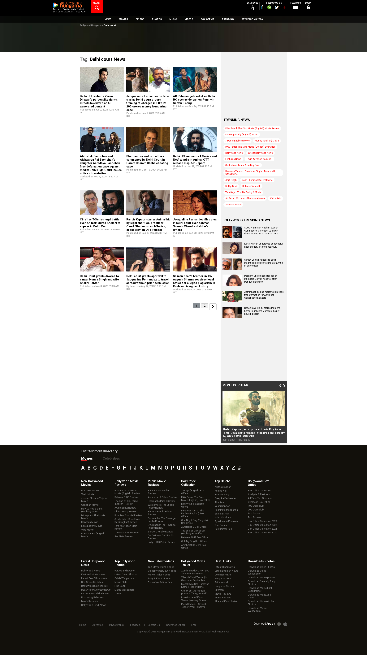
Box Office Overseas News (95, 589)
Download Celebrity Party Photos (261, 583)
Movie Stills (120, 582)
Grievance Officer (175, 624)
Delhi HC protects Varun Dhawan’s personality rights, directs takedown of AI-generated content (99, 101)
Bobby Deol (231, 186)
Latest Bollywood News (260, 153)
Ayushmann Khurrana (226, 521)
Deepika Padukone (225, 498)
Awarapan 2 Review (125, 507)
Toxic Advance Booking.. (259, 159)
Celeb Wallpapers (124, 578)
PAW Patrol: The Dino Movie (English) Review (127, 492)
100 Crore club (256, 505)
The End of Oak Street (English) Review (126, 502)
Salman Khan (222, 513)
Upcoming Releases (92, 597)
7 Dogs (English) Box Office (192, 492)
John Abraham (223, 517)
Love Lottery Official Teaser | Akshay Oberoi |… (195, 599)
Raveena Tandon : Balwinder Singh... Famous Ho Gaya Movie (250, 172)
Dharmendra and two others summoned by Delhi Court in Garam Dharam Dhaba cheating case (147, 161)
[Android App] (279, 624)
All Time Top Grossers (260, 498)
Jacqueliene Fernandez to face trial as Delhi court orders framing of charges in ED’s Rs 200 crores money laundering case (147, 103)
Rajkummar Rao (223, 528)
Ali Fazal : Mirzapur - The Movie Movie (245, 198)
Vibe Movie (87, 529)
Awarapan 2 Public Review (162, 497)
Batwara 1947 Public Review (159, 492)
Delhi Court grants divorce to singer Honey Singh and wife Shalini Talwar (99, 279)
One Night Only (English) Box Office (194, 521)
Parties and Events (124, 570)
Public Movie (157, 483)
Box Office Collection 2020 (262, 532)
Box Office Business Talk (94, 585)
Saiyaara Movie (233, 204)
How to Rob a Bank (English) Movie (91, 510)
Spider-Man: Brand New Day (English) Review (127, 520)
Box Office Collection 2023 (262, 521)
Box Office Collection (259, 490)
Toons (117, 593)
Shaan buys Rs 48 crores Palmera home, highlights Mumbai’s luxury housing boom (262, 311)
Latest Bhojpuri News (226, 570)
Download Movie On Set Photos (261, 603)
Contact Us (154, 624)
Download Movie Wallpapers (257, 609)
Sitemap (219, 589)
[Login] (308, 8)
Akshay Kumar (223, 486)
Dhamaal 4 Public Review (161, 501)
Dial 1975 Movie (90, 490)
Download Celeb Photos (261, 567)
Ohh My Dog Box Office (194, 541)
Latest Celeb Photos (125, 574)
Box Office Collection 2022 (262, 524)
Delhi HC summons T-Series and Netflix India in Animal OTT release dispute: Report (195, 159)
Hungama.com (223, 578)
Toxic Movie (87, 494)
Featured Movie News (93, 574)
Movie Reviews (89, 601)
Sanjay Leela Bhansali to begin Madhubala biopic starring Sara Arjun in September (263, 262)
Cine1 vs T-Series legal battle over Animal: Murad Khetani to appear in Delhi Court (100, 223)
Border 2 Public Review (160, 531)
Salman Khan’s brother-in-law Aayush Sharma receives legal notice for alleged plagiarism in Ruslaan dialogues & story (194, 281)
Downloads (261, 561)
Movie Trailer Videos (159, 574)
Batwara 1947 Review (126, 497)
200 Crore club (256, 509)
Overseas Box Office (259, 502)
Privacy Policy (116, 624)
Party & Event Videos (159, 578)
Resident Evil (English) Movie (93, 535)
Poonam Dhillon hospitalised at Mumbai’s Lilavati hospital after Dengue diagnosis (260, 279)
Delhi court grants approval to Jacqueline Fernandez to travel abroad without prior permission (148, 279)
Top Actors (254, 513)
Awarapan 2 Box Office (193, 526)
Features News (233, 159)
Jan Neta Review (123, 536)
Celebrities (111, 458)
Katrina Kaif (221, 490)
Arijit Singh (231, 180)
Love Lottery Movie (91, 525)
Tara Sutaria (221, 525)
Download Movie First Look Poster (260, 589)
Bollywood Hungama (90, 25)
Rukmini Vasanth (251, 186)
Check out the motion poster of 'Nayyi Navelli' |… (195, 592)
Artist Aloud (221, 582)
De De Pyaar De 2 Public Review (161, 537)
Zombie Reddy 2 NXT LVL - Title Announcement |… (195, 572)
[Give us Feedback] (295, 8)
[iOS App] (285, 624)
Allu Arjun (220, 502)
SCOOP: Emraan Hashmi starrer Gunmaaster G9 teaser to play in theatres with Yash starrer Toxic (261, 230)
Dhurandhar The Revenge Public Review (161, 520)
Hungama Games (224, 586)
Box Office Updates (92, 582)
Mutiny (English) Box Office (192, 505)
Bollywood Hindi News (93, 605)
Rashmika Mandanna (226, 509)
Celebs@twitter (223, 574)
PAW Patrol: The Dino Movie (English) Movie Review (252, 128)
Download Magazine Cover (259, 596)
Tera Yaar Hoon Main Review (125, 527)
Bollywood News (234, 153)
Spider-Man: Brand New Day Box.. (242, 165)
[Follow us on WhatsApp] (269, 7)
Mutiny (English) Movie (267, 140)
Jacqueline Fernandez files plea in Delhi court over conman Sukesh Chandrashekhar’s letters (195, 225)
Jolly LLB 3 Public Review (161, 542)
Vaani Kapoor (222, 506)
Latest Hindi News (225, 567)
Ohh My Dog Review (125, 511)
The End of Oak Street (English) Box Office (193, 532)
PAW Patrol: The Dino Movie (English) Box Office (250, 146)
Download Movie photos (261, 577)
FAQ (193, 624)
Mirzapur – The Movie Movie (93, 517)
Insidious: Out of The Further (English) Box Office (192, 513)
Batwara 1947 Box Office (194, 537)
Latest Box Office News (94, 578)
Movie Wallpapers (124, 589)
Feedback (135, 624)
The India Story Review (126, 532)
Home (82, 624)
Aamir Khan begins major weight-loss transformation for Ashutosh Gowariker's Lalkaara (264, 295)
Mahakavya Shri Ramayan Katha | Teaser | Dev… (195, 585)
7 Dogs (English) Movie (237, 140)
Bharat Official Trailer (226, 601)
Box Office (188, 483)
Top (223, 481)
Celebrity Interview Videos (162, 570)
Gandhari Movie (89, 504)
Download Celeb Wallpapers (257, 572)
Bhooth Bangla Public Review (159, 513)
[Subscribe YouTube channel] (284, 8)
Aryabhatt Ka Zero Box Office (193, 546)
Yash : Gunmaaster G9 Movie (257, 180)
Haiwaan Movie (89, 522)
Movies (87, 458)
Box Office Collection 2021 (262, 528)
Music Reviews (223, 597)
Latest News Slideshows (95, 593)
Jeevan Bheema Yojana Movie (94, 499)
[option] (253, 416)
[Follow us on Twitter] (277, 7)
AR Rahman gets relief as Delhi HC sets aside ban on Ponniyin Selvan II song (194, 99)
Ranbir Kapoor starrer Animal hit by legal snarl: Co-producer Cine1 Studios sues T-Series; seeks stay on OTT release (148, 225)
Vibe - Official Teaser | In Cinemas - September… (194, 579)
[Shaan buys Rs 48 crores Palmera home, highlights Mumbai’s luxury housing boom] (232, 317)
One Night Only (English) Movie (241, 134)
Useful (223, 561)
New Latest (161, 561)
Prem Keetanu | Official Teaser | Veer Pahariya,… (194, 605)
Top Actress (254, 517)
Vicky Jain (275, 198)
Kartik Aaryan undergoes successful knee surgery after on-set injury (263, 245)
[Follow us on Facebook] (262, 7)
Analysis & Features (259, 494)
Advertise (97, 624)
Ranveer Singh (222, 494)
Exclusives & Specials (160, 582)
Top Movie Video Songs (161, 567)
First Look (120, 585)
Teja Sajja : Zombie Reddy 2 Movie (243, 192)
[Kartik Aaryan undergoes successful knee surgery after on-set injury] (232, 252)
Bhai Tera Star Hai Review (128, 515)
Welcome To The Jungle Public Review (161, 506)
